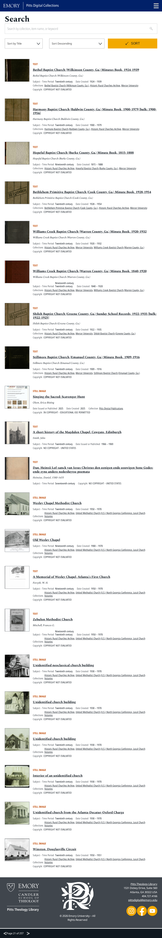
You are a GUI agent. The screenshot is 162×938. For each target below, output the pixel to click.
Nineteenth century (64, 164)
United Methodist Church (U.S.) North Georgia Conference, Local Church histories (94, 514)
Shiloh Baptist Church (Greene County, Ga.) (115, 333)
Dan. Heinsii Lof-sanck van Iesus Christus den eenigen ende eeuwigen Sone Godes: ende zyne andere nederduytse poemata (93, 469)
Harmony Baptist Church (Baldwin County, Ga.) (67, 129)
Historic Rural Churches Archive (105, 85)
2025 (60, 408)
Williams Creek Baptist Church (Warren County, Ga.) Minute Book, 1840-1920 (90, 271)
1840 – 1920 (97, 286)
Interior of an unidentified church (58, 775)
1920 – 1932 (96, 243)
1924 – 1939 (96, 81)
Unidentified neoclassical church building (63, 665)
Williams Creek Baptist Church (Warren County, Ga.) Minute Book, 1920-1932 (90, 231)
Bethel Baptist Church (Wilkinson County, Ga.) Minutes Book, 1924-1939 (86, 69)
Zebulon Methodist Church (53, 619)
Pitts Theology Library (144, 884)
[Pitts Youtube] (152, 910)
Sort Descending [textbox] (62, 43)
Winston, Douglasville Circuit (54, 849)
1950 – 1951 (96, 855)
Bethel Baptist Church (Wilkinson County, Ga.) (66, 85)
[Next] (28, 933)
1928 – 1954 (96, 204)
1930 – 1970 (96, 671)
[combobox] (24, 43)
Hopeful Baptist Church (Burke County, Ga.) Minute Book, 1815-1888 (83, 152)
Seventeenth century (65, 483)
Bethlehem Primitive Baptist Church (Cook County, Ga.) (71, 208)
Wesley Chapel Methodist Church (57, 503)
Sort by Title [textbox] (14, 43)
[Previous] (5, 933)
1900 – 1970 (97, 546)
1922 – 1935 (96, 329)
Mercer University (129, 85)
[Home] (31, 5)
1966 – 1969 (107, 444)
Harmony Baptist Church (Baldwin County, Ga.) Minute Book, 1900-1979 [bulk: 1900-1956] (95, 111)
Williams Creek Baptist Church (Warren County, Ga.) (119, 247)
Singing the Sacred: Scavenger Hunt (59, 396)
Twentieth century (64, 81)
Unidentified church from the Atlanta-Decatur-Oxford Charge (78, 812)
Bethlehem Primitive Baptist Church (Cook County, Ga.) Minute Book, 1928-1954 (92, 192)
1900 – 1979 (96, 125)
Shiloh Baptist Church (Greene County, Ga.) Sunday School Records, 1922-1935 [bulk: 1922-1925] (94, 315)
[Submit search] (150, 29)
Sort (135, 43)
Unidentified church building (54, 702)
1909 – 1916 (96, 369)
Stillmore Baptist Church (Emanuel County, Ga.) (117, 373)
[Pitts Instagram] (131, 910)
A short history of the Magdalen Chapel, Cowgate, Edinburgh (77, 432)
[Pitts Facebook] (142, 910)
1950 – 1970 (96, 509)
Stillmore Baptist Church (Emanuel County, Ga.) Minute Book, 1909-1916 (86, 357)
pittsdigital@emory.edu (142, 900)
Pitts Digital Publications (111, 408)
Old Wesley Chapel (46, 540)
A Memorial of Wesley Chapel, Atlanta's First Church (71, 577)
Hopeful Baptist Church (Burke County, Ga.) (97, 168)
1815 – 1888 (97, 164)
